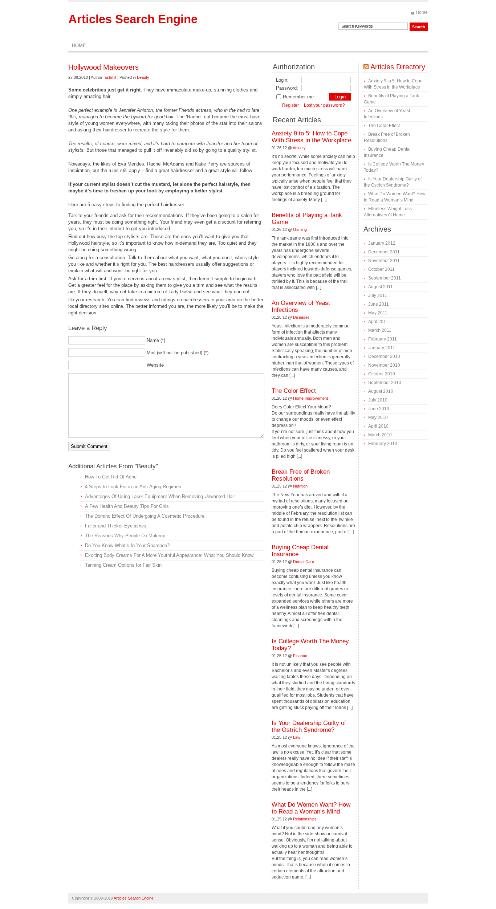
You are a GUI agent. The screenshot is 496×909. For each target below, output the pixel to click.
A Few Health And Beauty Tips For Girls (127, 506)
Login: (282, 80)
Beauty (143, 77)
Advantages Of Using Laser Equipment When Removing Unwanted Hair (160, 496)
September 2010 (384, 382)
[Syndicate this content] (366, 67)
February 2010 (382, 443)
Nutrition (300, 486)
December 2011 (384, 251)
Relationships (305, 819)
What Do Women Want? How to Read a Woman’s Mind (311, 808)
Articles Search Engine (133, 19)
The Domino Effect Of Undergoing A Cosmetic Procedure (144, 516)
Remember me (298, 96)
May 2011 (377, 312)
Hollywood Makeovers (103, 67)
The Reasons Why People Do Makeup (125, 535)
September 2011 (384, 278)
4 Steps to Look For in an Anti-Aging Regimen (133, 486)
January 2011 (381, 347)
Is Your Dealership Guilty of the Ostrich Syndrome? (309, 726)
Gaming (300, 229)
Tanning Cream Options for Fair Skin (123, 565)
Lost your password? (324, 105)
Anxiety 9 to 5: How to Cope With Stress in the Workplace (311, 137)
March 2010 (380, 434)
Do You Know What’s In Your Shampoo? (127, 545)
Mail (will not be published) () (177, 352)
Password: (287, 88)
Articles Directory (397, 67)
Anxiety (299, 148)
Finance (300, 655)
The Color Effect (294, 390)
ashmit (110, 77)
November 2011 (384, 260)
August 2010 (380, 391)
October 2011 (381, 269)
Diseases (301, 317)
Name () (156, 340)
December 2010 (384, 356)
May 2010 (378, 417)
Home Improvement (310, 398)
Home (422, 12)
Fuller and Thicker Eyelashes (115, 526)
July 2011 (377, 295)
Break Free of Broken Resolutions (301, 475)
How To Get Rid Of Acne (111, 477)
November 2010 (384, 365)
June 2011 (378, 304)
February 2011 (382, 339)
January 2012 (381, 243)
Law (296, 737)
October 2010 (381, 373)
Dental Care (303, 561)
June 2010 (378, 408)
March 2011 (379, 330)
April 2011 (378, 321)
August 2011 (380, 286)
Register (290, 105)
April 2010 (378, 426)
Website (155, 365)
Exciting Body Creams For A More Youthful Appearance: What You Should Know (169, 555)
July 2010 (377, 400)
